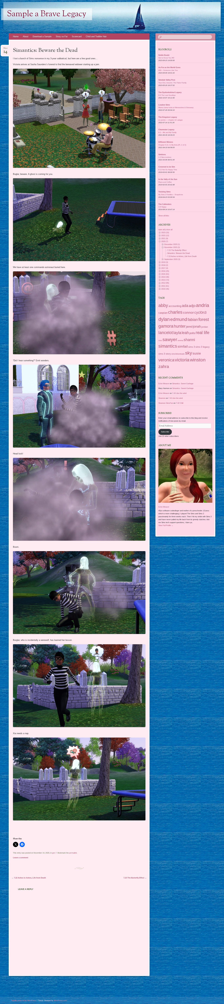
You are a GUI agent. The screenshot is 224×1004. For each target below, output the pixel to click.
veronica (166, 359)
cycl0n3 (200, 312)
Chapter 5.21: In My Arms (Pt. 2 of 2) (172, 145)
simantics (167, 346)
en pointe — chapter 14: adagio (170, 120)
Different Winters (165, 142)
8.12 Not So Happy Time (167, 170)
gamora (165, 326)
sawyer (170, 339)
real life (202, 332)
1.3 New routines (164, 157)
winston (198, 359)
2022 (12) (165, 235)
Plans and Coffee (165, 182)
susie (197, 353)
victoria (182, 359)
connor (188, 312)
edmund (178, 319)
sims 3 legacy (202, 346)
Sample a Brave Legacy (46, 14)
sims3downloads (178, 354)
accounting (175, 306)
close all (169, 230)
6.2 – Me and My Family (167, 132)
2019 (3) (164, 262)
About (25, 36)
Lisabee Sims (164, 105)
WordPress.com (60, 1000)
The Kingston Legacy (167, 117)
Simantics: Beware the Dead (178, 253)
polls (192, 333)
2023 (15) (165, 232)
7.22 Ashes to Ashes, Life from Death (29, 878)
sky (188, 352)
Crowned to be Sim (166, 167)
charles (175, 312)
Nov (5, 49)
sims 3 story (164, 353)
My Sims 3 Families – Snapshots (170, 194)
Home (16, 36)
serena (180, 340)
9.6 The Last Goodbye (167, 95)
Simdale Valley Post (166, 80)
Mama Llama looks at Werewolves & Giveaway (175, 107)
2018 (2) (164, 265)
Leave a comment (20, 858)
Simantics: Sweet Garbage (182, 384)
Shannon (161, 398)
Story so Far (62, 36)
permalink (73, 853)
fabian (193, 319)
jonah (197, 326)
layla (177, 333)
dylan (164, 319)
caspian (163, 312)
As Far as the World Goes (169, 67)
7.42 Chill (179, 403)
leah (185, 333)
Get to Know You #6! (166, 58)
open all (161, 230)
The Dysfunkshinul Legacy (170, 92)
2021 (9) (164, 238)
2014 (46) (165, 277)
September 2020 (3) (172, 259)
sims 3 (191, 346)
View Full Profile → (165, 525)
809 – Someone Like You (168, 70)
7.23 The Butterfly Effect (135, 878)
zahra (163, 366)
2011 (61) (165, 286)
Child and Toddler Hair (96, 36)
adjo (192, 306)
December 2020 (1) (172, 244)
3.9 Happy (162, 207)
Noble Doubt (163, 55)
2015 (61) (165, 274)
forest (203, 319)
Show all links (163, 216)
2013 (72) (165, 280)
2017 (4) (164, 268)
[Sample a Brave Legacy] (93, 16)
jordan (204, 326)
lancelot (165, 332)
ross (160, 340)
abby (163, 305)
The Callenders (164, 204)
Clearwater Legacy (166, 130)
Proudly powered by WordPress (23, 1000)
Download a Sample (42, 36)
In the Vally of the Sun (167, 179)
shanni (189, 340)
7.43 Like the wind (179, 393)
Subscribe (165, 432)
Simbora (162, 154)
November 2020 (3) (172, 247)
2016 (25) (165, 271)
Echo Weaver (163, 384)
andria (202, 305)
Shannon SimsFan (165, 403)
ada (185, 306)
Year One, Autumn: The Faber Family (172, 83)
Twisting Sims (164, 192)
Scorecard (76, 36)
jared (189, 326)
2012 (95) (165, 283)
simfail (183, 346)
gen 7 (54, 853)
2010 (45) (165, 289)
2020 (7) (164, 241)
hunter (179, 326)
